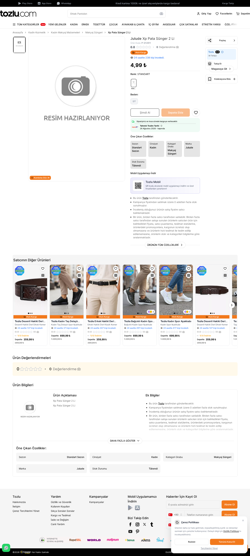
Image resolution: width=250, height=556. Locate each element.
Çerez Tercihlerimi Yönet (26, 510)
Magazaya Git (219, 68)
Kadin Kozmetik (37, 32)
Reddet (191, 542)
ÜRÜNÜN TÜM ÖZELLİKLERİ (163, 244)
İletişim (16, 506)
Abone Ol (229, 504)
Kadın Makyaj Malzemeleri (65, 32)
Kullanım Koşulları (60, 506)
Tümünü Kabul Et (227, 542)
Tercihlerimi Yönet (209, 548)
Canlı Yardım (58, 524)
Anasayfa (18, 32)
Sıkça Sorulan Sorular (62, 510)
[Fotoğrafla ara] (161, 13)
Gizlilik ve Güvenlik (61, 502)
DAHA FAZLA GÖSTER (122, 440)
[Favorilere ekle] (43, 268)
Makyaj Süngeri (94, 32)
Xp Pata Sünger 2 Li (119, 32)
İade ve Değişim (60, 519)
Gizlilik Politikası (231, 531)
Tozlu (145, 197)
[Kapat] (243, 520)
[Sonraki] (234, 24)
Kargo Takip (228, 3)
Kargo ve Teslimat (61, 515)
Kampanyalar (96, 502)
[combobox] (175, 515)
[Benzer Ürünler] (43, 275)
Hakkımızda (19, 502)
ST (134, 101)
